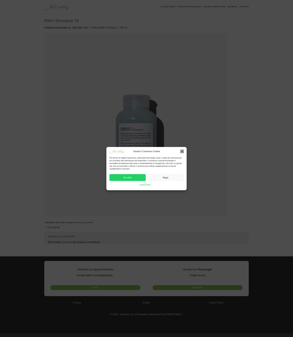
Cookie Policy (145, 185)
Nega (165, 177)
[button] (182, 151)
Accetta (127, 177)
